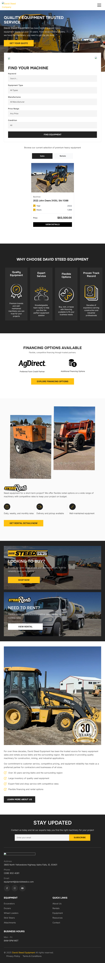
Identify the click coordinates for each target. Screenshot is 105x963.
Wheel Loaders (11, 913)
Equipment (57, 913)
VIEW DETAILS (52, 224)
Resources (57, 917)
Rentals (55, 908)
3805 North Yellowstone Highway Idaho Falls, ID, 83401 (30, 864)
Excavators (9, 903)
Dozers (7, 908)
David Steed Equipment (23, 952)
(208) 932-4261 (11, 873)
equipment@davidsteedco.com (19, 881)
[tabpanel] (52, 196)
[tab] (42, 156)
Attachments (10, 922)
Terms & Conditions (32, 956)
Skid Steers (9, 917)
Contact (56, 922)
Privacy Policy (13, 956)
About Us (56, 903)
